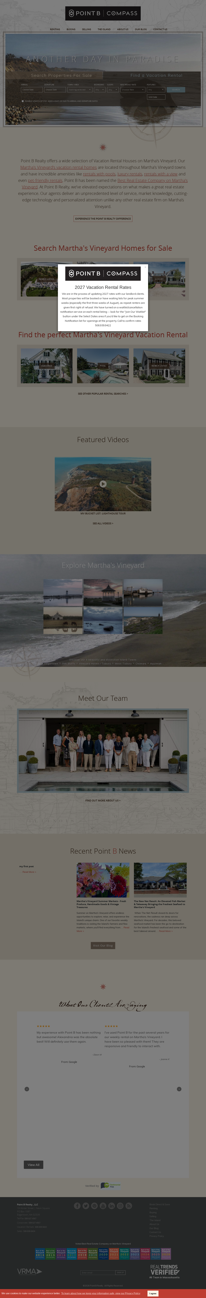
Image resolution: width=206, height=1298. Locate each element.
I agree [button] (152, 1293)
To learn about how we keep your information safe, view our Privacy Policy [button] (100, 1293)
